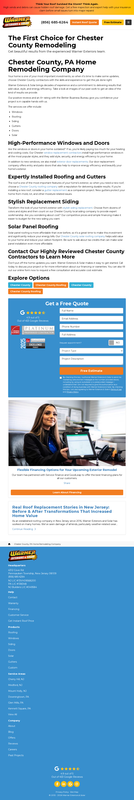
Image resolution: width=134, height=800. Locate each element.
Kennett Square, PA (19, 708)
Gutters (12, 661)
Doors (11, 650)
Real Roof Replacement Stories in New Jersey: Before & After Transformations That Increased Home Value (62, 511)
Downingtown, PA (18, 696)
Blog (11, 731)
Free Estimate (113, 22)
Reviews (13, 743)
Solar (11, 655)
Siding (11, 644)
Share (67, 483)
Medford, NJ (15, 685)
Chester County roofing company (38, 186)
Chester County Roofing (51, 285)
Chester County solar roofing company (83, 236)
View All (12, 714)
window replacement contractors (63, 152)
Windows (13, 638)
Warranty (13, 603)
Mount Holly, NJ (17, 690)
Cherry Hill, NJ (16, 679)
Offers (11, 737)
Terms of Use (116, 389)
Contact (12, 597)
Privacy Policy (72, 392)
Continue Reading (22, 529)
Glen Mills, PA (15, 702)
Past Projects (16, 755)
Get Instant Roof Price (21, 620)
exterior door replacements (72, 161)
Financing (13, 609)
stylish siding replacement (78, 207)
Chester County (20, 285)
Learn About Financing (67, 492)
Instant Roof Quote (84, 22)
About (11, 726)
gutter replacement (55, 190)
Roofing (12, 632)
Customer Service (18, 615)
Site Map (74, 792)
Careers (12, 749)
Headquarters (16, 565)
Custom (12, 667)
